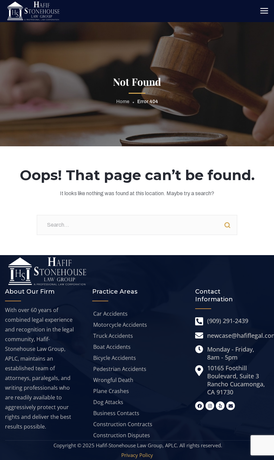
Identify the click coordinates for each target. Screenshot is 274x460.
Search (227, 225)
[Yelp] (220, 405)
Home (122, 101)
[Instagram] (210, 405)
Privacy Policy (137, 455)
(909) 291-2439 (227, 321)
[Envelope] (230, 405)
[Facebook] (199, 405)
